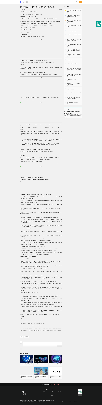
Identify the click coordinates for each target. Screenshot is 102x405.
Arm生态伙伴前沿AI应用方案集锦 (72, 102)
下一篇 (67, 109)
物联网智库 (25, 2)
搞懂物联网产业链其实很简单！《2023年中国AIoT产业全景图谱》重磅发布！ (26, 364)
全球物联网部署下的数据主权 (71, 79)
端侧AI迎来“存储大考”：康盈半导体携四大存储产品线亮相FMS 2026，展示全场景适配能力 (74, 69)
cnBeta (52, 395)
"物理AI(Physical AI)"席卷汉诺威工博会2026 (26, 377)
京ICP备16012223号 (41, 401)
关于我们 (44, 391)
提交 (59, 345)
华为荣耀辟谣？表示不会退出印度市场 (55, 377)
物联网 (21, 11)
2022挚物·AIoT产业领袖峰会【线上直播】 (41, 364)
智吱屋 (44, 394)
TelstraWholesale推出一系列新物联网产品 (55, 364)
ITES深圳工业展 (53, 394)
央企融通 (59, 391)
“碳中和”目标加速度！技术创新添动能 (40, 377)
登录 (81, 1)
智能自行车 (26, 336)
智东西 (52, 391)
